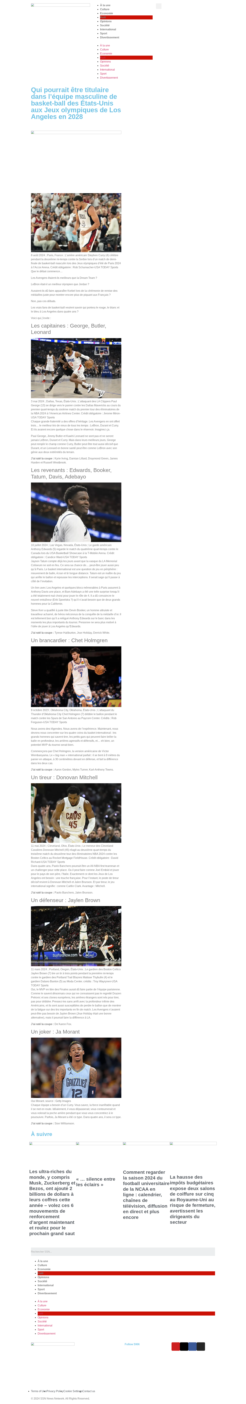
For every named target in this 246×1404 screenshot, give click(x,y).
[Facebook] (192, 1346)
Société (105, 25)
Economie (106, 13)
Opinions (106, 21)
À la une (105, 5)
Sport (103, 33)
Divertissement (109, 37)
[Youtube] (176, 1346)
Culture (104, 9)
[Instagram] (201, 1346)
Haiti (103, 17)
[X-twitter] (184, 1346)
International (108, 29)
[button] (122, 42)
